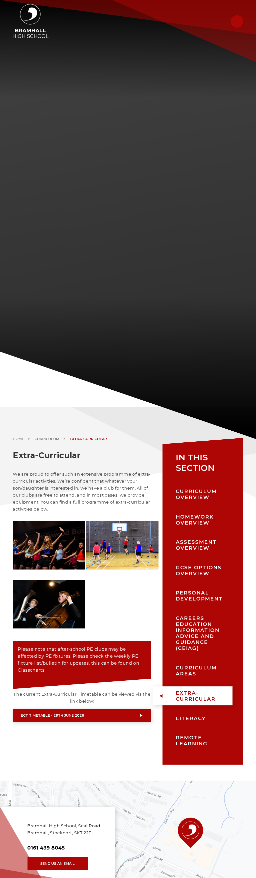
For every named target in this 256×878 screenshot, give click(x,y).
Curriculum (46, 439)
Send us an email (57, 863)
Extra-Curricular (88, 439)
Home (18, 439)
